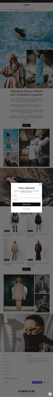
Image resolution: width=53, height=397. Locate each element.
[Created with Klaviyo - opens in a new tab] (26, 213)
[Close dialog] (40, 184)
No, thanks (26, 209)
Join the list (26, 204)
